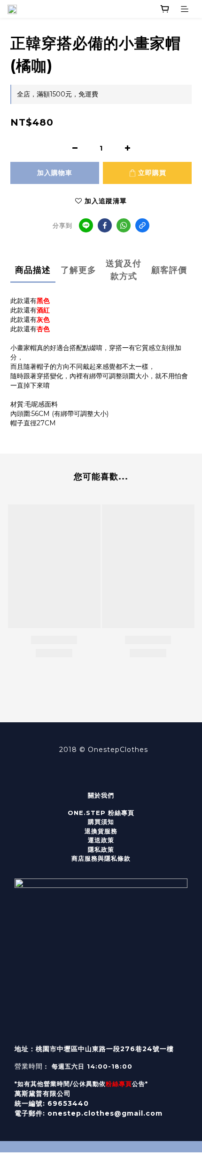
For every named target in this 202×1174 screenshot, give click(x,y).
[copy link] (142, 225)
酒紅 (43, 310)
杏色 (43, 329)
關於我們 (101, 795)
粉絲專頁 (119, 1083)
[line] (86, 225)
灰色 (43, 319)
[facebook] (105, 225)
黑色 (43, 300)
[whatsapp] (124, 225)
